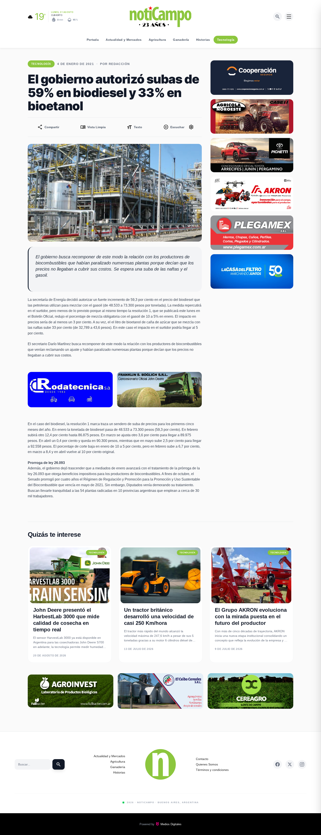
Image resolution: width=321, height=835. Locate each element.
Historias (203, 39)
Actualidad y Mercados (124, 39)
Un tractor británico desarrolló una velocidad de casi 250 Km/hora (159, 616)
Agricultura (157, 39)
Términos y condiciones (212, 770)
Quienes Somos (207, 764)
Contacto (202, 759)
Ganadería (181, 39)
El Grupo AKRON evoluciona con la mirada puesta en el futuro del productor (251, 616)
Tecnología (226, 39)
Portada (93, 39)
